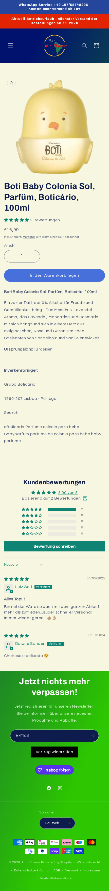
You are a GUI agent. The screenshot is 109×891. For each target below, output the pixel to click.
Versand (29, 237)
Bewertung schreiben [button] (54, 546)
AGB (56, 870)
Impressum (91, 870)
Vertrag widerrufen (54, 752)
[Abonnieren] (93, 735)
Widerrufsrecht (88, 862)
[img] (16, 579)
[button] (10, 45)
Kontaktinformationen (57, 878)
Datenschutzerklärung (31, 870)
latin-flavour (31, 862)
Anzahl (9, 245)
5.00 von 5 (68, 493)
